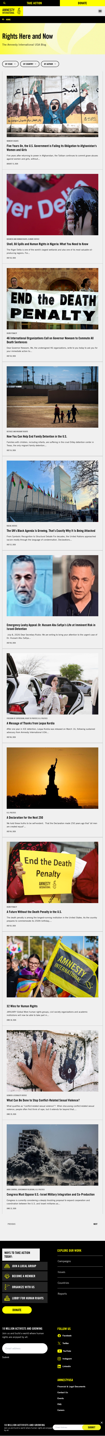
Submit (5, 1357)
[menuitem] (4, 3)
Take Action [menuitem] (34, 3)
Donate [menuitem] (91, 3)
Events (60, 1398)
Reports (62, 1293)
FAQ (59, 1404)
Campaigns (64, 1261)
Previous (11, 1224)
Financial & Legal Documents (71, 1386)
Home (8, 19)
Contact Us (62, 1392)
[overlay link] (52, 120)
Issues (61, 1272)
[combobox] (10, 64)
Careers (60, 1410)
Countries (63, 1282)
